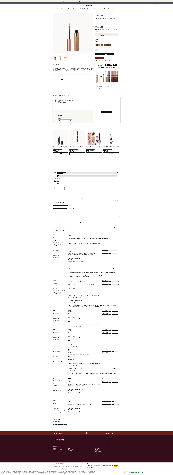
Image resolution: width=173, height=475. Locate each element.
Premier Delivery (70, 449)
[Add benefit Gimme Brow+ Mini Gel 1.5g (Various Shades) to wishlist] (117, 131)
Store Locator (109, 441)
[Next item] (119, 142)
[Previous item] (53, 142)
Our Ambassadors (97, 449)
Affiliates (95, 450)
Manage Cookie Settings (126, 472)
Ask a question (111, 24)
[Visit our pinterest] (113, 433)
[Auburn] (96, 45)
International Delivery (71, 447)
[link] (163, 6)
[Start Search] (39, 6)
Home (54, 10)
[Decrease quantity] (96, 50)
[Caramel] (102, 45)
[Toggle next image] (92, 33)
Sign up (83, 433)
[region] (86, 472)
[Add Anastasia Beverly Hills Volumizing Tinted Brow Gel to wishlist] (67, 131)
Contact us (69, 448)
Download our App (71, 442)
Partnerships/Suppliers (97, 451)
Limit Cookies (134, 472)
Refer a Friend (96, 453)
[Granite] (110, 45)
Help (68, 441)
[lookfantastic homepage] (86, 5)
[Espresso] (107, 45)
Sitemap (95, 452)
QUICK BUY (60, 153)
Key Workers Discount (97, 454)
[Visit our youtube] (108, 433)
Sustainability (83, 446)
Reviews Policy (83, 447)
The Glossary (96, 442)
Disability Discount (97, 448)
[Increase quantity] (102, 50)
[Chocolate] (105, 45)
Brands (57, 10)
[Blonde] (99, 45)
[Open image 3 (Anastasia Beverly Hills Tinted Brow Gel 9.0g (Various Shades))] (66, 58)
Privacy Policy (83, 442)
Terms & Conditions (84, 441)
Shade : (96, 39)
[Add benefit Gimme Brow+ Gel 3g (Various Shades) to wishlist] (101, 131)
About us (95, 441)
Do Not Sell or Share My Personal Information (58, 450)
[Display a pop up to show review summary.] (59, 150)
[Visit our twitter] (104, 433)
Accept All (140, 472)
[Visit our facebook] (102, 433)
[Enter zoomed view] (91, 51)
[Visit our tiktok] (111, 433)
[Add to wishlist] (116, 54)
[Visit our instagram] (106, 433)
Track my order (70, 450)
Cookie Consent (55, 448)
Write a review (105, 24)
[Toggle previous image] (53, 33)
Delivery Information (71, 446)
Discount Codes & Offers (98, 447)
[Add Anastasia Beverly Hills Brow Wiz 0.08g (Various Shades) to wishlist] (84, 131)
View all (117, 29)
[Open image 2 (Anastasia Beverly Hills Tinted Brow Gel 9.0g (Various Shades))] (60, 58)
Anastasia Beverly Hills (62, 10)
